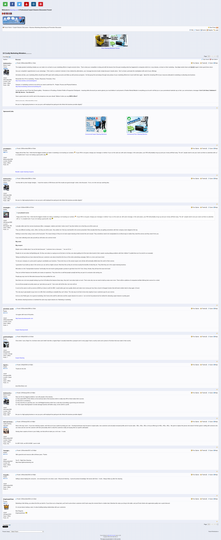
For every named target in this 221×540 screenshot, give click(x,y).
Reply (216, 63)
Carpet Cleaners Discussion (20, 27)
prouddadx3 (7, 148)
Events (204, 30)
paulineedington (8, 337)
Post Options (195, 63)
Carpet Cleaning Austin (21, 330)
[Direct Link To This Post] (15, 63)
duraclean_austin (8, 308)
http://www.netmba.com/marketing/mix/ (26, 80)
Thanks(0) (204, 63)
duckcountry (7, 63)
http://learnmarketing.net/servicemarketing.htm (28, 86)
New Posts (213, 27)
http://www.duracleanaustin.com (24, 318)
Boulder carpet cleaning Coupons (24, 171)
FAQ (192, 30)
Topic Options (214, 59)
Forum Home (8, 27)
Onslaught (6, 207)
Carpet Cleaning (19, 358)
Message (18, 59)
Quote (211, 63)
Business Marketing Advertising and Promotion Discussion (45, 27)
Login (216, 30)
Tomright (6, 450)
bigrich (5, 365)
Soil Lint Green (8, 422)
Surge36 (6, 475)
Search (198, 30)
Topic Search (206, 59)
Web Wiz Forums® (111, 535)
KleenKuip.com (14, 10)
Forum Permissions (213, 531)
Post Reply (6, 56)
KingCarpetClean (8, 499)
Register (210, 30)
